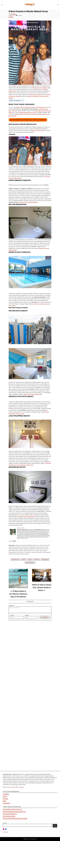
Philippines (11, 16)
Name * (12, 615)
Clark (23, 559)
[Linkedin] (13, 541)
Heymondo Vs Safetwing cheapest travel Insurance (31, 107)
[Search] (55, 825)
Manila (37, 559)
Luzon (30, 559)
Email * (27, 615)
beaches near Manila (36, 94)
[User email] (14, 541)
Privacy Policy (12, 787)
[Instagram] (9, 541)
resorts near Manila (32, 96)
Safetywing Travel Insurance (27, 112)
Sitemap (21, 787)
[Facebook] (11, 541)
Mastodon (5, 832)
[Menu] (2, 5)
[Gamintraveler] (30, 5)
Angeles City (15, 559)
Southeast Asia (30, 562)
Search (5, 823)
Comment (11, 605)
